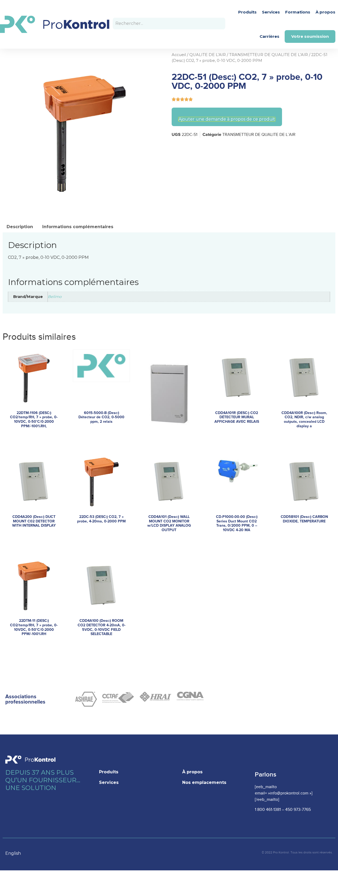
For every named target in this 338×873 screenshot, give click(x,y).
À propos (325, 12)
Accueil (179, 54)
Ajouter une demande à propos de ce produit (227, 119)
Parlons (265, 774)
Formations (297, 12)
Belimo (55, 296)
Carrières (269, 36)
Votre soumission (310, 36)
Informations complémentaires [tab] (77, 226)
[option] (15, 853)
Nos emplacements (204, 782)
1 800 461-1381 (268, 809)
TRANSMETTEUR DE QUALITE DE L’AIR (268, 54)
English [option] (13, 853)
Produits (247, 12)
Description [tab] (20, 226)
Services (271, 12)
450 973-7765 (298, 809)
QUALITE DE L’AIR (207, 54)
